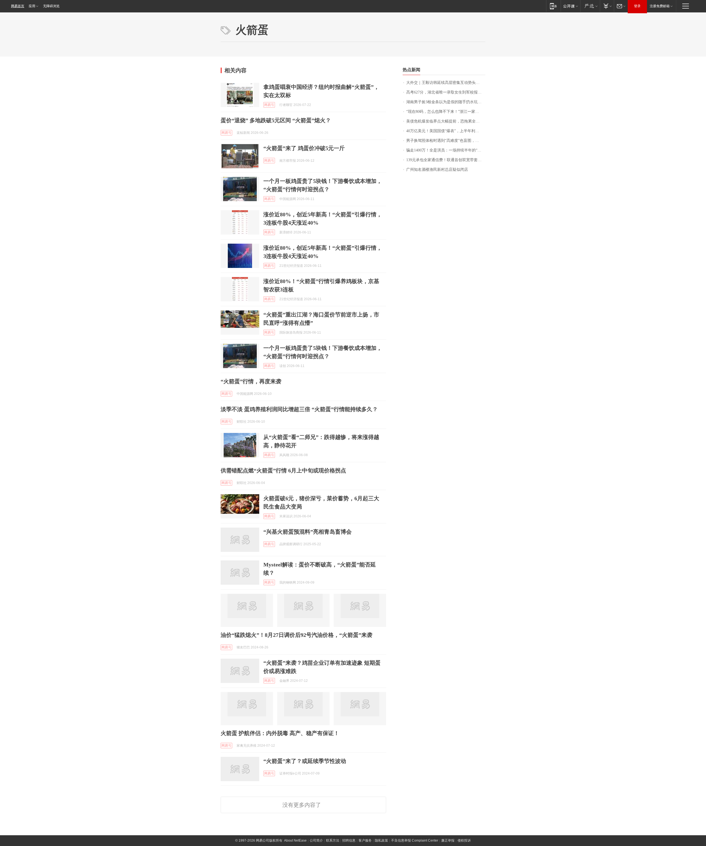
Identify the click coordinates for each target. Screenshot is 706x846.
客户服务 (365, 840)
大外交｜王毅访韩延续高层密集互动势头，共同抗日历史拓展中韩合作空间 (445, 83)
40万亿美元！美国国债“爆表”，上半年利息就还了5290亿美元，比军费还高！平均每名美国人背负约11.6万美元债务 (445, 131)
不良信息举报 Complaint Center (414, 840)
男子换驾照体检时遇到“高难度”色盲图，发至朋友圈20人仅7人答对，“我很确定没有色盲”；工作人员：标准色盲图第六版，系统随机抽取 (445, 141)
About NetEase (295, 840)
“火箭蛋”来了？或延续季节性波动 (304, 761)
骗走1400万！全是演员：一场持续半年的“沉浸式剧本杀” (445, 150)
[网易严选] (590, 6)
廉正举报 (447, 840)
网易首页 (17, 6)
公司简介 (316, 840)
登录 (637, 6)
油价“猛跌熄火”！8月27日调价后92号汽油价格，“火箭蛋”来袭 (296, 635)
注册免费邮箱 (660, 6)
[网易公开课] (570, 6)
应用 (32, 6)
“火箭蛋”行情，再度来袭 (251, 381)
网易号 (269, 105)
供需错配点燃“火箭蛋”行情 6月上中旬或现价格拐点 (283, 470)
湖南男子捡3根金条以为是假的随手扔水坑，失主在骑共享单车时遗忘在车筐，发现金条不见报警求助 (445, 102)
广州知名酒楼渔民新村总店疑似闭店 (437, 169)
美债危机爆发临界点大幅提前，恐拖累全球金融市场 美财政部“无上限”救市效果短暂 (445, 121)
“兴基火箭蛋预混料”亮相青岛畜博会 (307, 532)
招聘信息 (348, 840)
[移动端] (553, 6)
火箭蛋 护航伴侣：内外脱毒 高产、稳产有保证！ (280, 733)
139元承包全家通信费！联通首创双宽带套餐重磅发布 (445, 160)
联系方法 (332, 840)
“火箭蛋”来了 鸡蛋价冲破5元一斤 (304, 148)
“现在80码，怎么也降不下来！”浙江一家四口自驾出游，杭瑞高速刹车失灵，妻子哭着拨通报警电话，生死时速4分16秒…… (445, 112)
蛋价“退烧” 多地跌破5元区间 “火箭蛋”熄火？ (276, 120)
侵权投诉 (464, 840)
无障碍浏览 (51, 6)
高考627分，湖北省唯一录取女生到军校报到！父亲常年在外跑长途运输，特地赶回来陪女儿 (445, 92)
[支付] (607, 6)
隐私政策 (381, 840)
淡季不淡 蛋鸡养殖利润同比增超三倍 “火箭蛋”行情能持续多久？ (299, 409)
